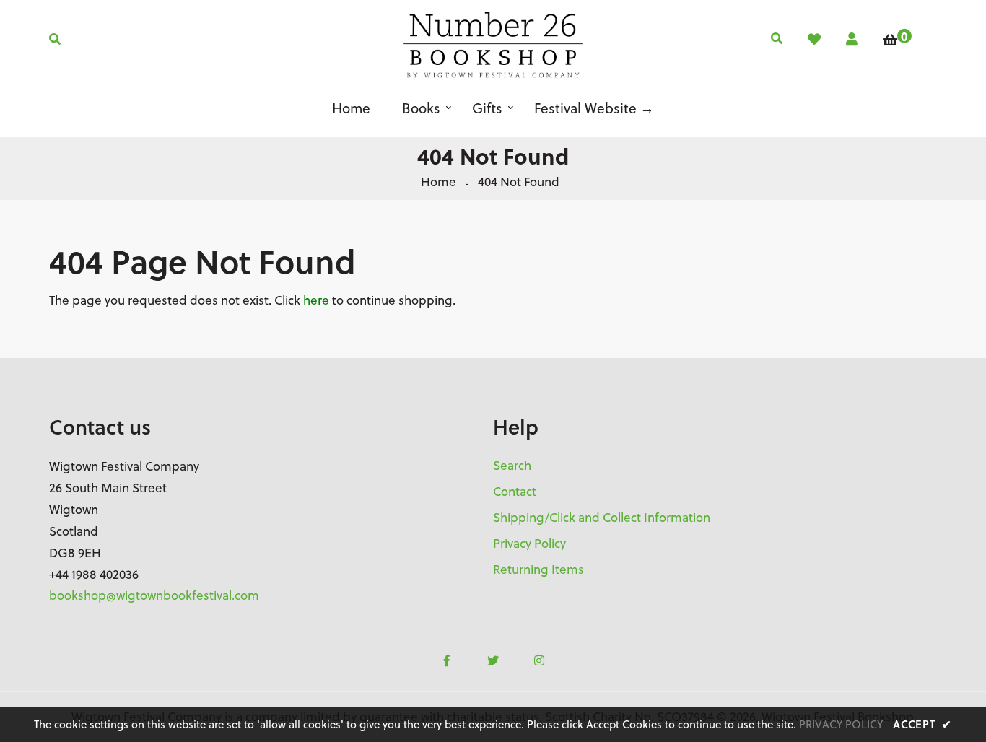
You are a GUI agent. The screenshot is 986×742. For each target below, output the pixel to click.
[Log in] (852, 39)
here (316, 300)
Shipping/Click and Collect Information (601, 517)
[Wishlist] (814, 39)
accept (922, 724)
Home (438, 182)
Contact (514, 491)
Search (512, 465)
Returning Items (538, 569)
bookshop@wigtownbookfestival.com (154, 595)
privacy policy (841, 724)
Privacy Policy (529, 543)
